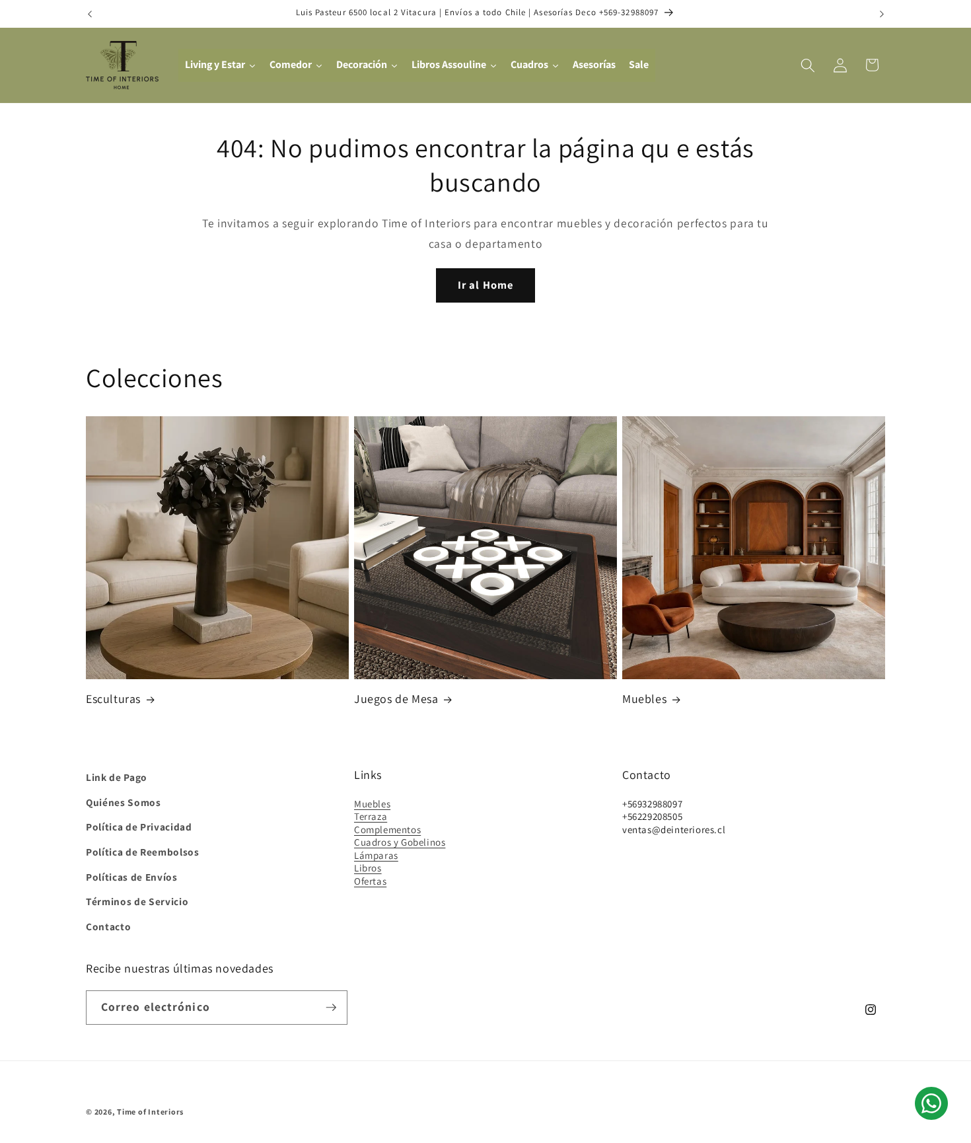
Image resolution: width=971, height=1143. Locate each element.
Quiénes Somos (123, 801)
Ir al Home (485, 284)
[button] (808, 65)
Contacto (108, 925)
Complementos (387, 829)
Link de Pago (116, 777)
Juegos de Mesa (396, 699)
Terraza (370, 816)
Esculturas (113, 699)
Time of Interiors (150, 1112)
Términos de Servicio (137, 901)
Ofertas (370, 880)
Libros (368, 868)
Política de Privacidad (139, 826)
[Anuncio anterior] (89, 14)
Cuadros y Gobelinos (399, 842)
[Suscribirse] (331, 1007)
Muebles (644, 699)
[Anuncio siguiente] (881, 14)
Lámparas (376, 854)
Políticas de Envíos (132, 876)
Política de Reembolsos (142, 851)
